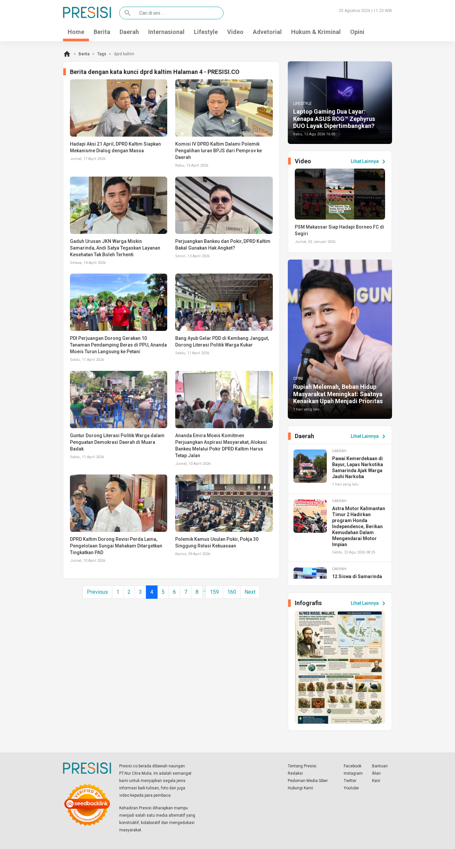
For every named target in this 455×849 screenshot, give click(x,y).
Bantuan (380, 766)
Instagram (353, 773)
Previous (97, 592)
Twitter (350, 780)
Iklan (376, 773)
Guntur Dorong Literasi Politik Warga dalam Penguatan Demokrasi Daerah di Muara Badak (117, 442)
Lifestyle (206, 31)
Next (249, 592)
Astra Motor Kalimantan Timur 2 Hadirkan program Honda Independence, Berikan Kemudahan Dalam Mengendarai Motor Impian (358, 526)
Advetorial (267, 31)
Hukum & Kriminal (316, 31)
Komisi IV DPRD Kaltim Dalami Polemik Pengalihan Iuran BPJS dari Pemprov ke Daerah (218, 150)
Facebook (352, 766)
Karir (376, 780)
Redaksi (295, 773)
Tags (101, 54)
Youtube (351, 788)
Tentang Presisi (302, 766)
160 (231, 592)
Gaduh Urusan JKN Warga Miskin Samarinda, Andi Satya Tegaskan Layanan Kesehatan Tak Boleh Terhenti (115, 248)
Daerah (129, 31)
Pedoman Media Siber (308, 780)
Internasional (166, 31)
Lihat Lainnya (369, 162)
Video (235, 31)
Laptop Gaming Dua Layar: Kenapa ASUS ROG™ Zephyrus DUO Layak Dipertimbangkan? (334, 118)
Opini (357, 31)
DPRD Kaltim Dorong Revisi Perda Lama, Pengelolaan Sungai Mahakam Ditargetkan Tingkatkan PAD (116, 545)
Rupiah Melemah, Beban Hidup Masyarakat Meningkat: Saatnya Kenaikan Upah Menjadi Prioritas (338, 394)
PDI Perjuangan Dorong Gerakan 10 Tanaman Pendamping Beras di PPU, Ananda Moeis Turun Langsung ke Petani (118, 345)
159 (214, 592)
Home (76, 31)
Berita (102, 31)
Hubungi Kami (300, 788)
